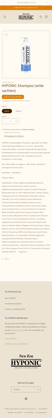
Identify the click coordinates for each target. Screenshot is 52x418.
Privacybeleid (43, 409)
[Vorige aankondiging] (4, 2)
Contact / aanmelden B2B (15, 309)
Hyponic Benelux (14, 409)
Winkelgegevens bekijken (14, 136)
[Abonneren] (38, 389)
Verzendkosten (6, 100)
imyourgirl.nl (32, 409)
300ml (6, 111)
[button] (4, 17)
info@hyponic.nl (18, 330)
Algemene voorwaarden (14, 412)
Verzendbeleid (29, 412)
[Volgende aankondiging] (47, 2)
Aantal (4, 116)
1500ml (20, 111)
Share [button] (7, 259)
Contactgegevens (41, 412)
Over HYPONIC (10, 298)
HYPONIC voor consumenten (16, 343)
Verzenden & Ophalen (13, 304)
